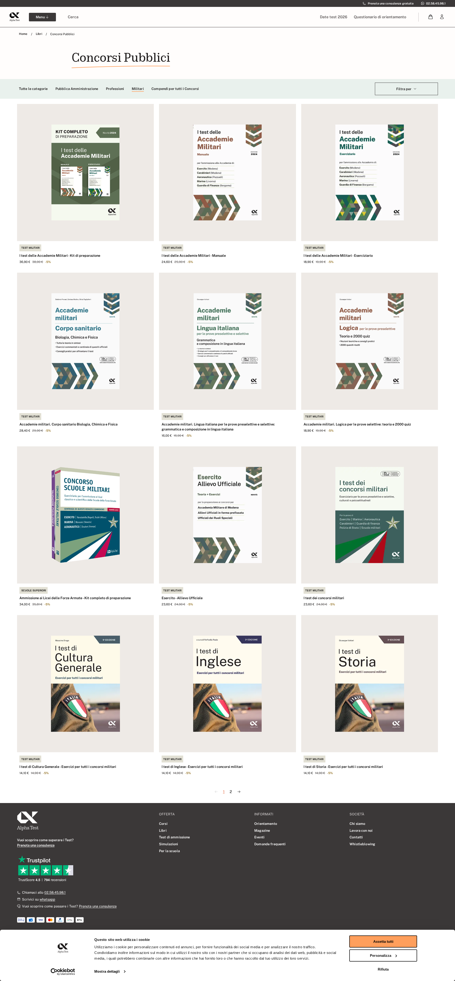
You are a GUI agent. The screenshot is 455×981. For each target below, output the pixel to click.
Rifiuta (383, 969)
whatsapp (47, 899)
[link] (441, 17)
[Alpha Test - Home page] (14, 17)
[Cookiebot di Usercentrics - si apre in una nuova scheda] (63, 971)
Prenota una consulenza (98, 906)
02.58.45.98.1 (55, 892)
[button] (430, 17)
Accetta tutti (383, 941)
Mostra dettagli (107, 971)
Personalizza (380, 955)
